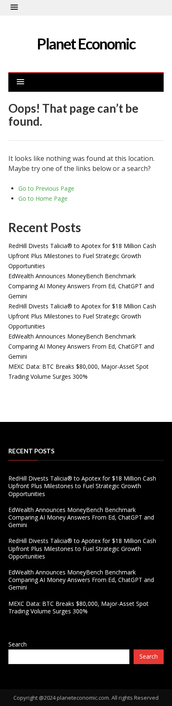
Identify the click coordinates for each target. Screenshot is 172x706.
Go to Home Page (43, 198)
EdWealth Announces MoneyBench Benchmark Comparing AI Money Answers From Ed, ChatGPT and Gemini (81, 286)
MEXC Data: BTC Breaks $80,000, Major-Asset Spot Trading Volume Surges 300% (78, 607)
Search (17, 644)
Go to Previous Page (46, 188)
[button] (14, 7)
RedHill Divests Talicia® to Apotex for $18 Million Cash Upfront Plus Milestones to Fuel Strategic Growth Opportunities (82, 256)
